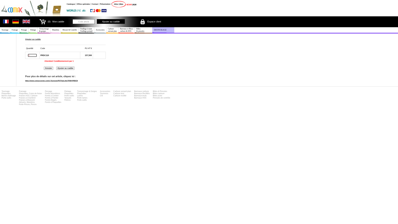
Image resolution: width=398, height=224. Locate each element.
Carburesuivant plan (112, 30)
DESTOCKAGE (160, 30)
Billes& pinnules (140, 30)
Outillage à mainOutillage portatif (86, 30)
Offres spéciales (83, 4)
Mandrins (55, 30)
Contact (95, 4)
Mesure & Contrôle (69, 30)
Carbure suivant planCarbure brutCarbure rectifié (122, 93)
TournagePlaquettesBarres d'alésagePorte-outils (9, 94)
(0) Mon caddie (56, 21)
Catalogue (71, 4)
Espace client (154, 21)
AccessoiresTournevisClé (105, 93)
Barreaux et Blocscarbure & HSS (126, 30)
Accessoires (100, 30)
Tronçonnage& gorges (44, 30)
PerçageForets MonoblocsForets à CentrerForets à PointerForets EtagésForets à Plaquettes (53, 96)
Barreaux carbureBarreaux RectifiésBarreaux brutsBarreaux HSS (142, 94)
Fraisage (15, 30)
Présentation (105, 4)
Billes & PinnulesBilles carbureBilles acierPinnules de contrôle (161, 94)
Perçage (24, 30)
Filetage (33, 30)
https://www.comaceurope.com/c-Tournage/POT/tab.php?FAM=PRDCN (51, 81)
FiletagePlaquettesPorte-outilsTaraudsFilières (69, 95)
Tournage (5, 30)
